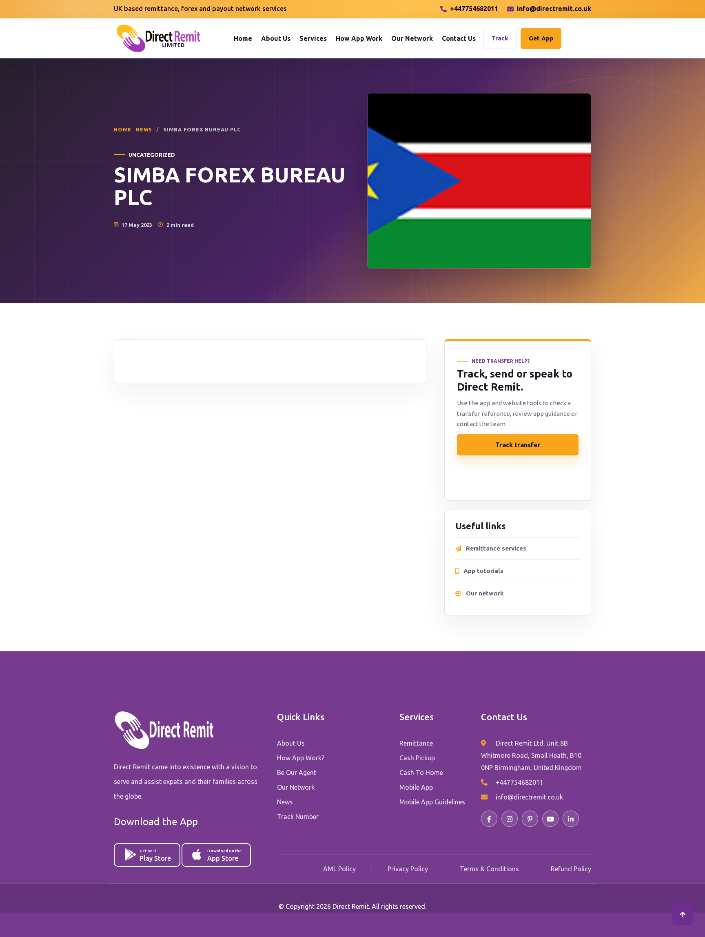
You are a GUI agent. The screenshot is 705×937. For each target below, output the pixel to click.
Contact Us (459, 38)
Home (243, 38)
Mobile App (416, 787)
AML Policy (339, 869)
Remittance (416, 743)
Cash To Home (421, 772)
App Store (224, 855)
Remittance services (496, 548)
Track (499, 38)
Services (313, 38)
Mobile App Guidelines (432, 802)
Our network (485, 593)
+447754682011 (474, 8)
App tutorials (483, 570)
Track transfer (518, 445)
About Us (275, 38)
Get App (541, 38)
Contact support (518, 476)
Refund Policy (571, 869)
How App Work (359, 38)
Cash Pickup (417, 758)
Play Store (155, 855)
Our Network (412, 38)
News (143, 129)
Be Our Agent (296, 772)
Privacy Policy (408, 869)
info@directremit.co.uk (554, 8)
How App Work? (300, 758)
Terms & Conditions (489, 869)
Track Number (298, 816)
